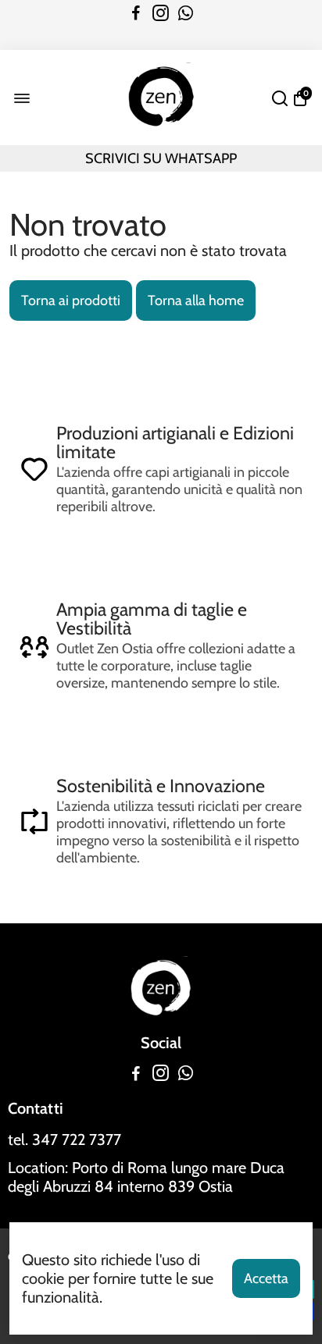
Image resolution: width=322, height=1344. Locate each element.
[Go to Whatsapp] (186, 13)
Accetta (266, 1278)
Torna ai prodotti (70, 300)
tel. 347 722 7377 (64, 1139)
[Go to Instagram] (160, 13)
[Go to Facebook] (136, 13)
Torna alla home (196, 300)
